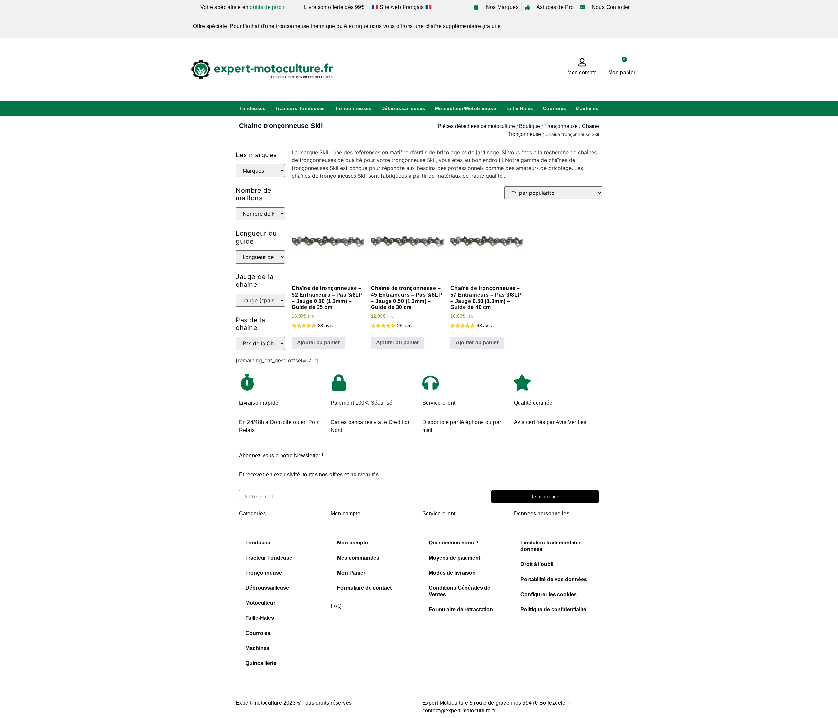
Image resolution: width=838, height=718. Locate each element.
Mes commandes (358, 558)
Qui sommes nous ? (454, 542)
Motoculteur (260, 603)
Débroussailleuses (403, 108)
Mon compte (582, 72)
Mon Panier (351, 573)
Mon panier (621, 72)
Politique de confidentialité (553, 609)
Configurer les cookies (548, 594)
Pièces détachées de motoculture (476, 126)
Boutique (529, 126)
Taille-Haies (519, 108)
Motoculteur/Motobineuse (465, 108)
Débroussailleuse (267, 588)
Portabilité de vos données (553, 579)
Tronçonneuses (353, 108)
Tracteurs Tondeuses (300, 108)
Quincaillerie (261, 663)
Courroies (554, 108)
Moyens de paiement (454, 558)
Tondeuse (258, 542)
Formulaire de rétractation (461, 609)
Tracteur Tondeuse (269, 558)
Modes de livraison (452, 573)
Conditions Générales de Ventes (459, 591)
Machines (587, 108)
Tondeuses (252, 108)
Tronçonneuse (561, 126)
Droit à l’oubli (536, 564)
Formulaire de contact (364, 588)
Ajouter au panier (318, 342)
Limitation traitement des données (551, 546)
